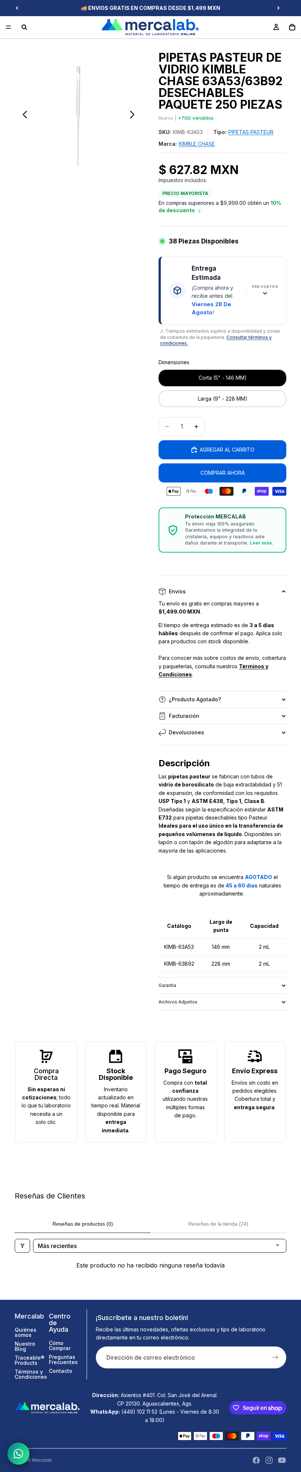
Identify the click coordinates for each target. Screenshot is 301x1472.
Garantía (167, 985)
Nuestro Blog (25, 1346)
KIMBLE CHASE (197, 144)
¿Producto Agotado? (195, 699)
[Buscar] (24, 27)
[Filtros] (22, 1246)
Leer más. (261, 543)
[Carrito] (292, 27)
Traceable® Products (29, 1360)
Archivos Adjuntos (178, 1002)
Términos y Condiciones (31, 1374)
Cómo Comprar (59, 1345)
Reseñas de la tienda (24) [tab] (218, 1224)
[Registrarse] (275, 1357)
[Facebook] (256, 1460)
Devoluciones (186, 732)
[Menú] (8, 27)
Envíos (177, 591)
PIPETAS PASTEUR (250, 132)
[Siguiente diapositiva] (278, 8)
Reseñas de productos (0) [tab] (82, 1224)
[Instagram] (269, 1460)
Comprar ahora (222, 473)
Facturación (184, 716)
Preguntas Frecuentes (63, 1359)
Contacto (60, 1371)
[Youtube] (282, 1460)
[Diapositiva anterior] (17, 8)
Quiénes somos (25, 1332)
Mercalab (42, 1460)
